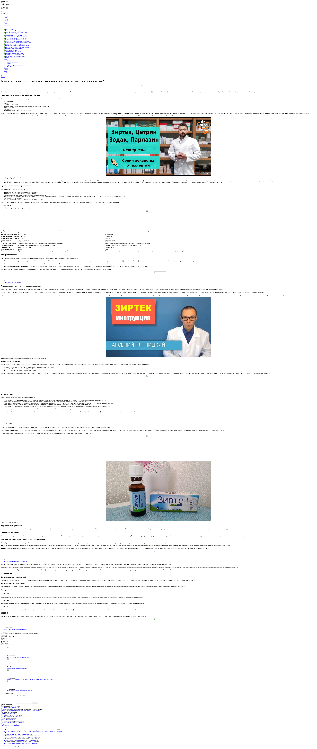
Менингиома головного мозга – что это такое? (17, 424)
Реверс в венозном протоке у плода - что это (19, 690)
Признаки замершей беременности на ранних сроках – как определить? (21, 710)
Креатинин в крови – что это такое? (11, 716)
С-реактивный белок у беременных (17, 668)
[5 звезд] (27, 633)
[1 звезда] (3, 633)
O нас (5, 17)
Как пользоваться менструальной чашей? (15, 629)
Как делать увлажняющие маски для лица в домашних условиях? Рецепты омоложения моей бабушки (33, 731)
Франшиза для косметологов (15, 65)
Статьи (6, 22)
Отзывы (6, 20)
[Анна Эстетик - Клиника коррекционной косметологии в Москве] (1, 75)
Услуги (6, 16)
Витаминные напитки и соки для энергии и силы (18, 734)
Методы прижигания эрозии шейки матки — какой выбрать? (21, 740)
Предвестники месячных (8, 719)
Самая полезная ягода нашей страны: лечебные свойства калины (22, 737)
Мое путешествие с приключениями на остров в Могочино (20, 743)
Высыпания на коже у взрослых (10, 707)
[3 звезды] (16, 633)
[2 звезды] (9, 633)
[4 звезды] (22, 633)
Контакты (6, 25)
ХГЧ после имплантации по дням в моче (15, 561)
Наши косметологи (12, 62)
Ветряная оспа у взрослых (8, 713)
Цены (5, 23)
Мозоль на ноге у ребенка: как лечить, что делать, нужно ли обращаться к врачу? (30, 679)
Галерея (6, 19)
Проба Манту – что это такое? (12, 282)
